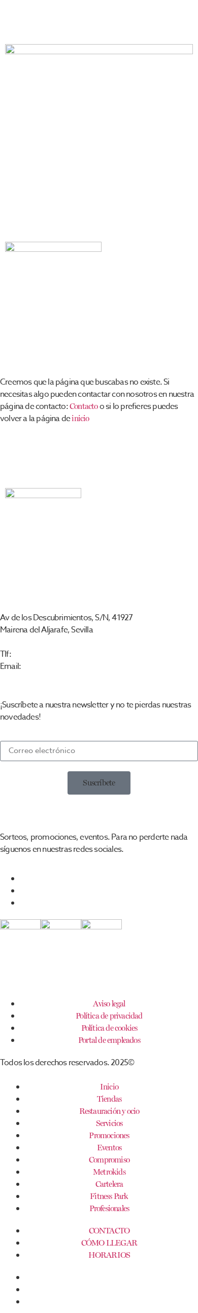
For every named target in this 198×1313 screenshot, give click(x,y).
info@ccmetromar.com (58, 666)
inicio (80, 418)
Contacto (84, 406)
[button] (99, 783)
